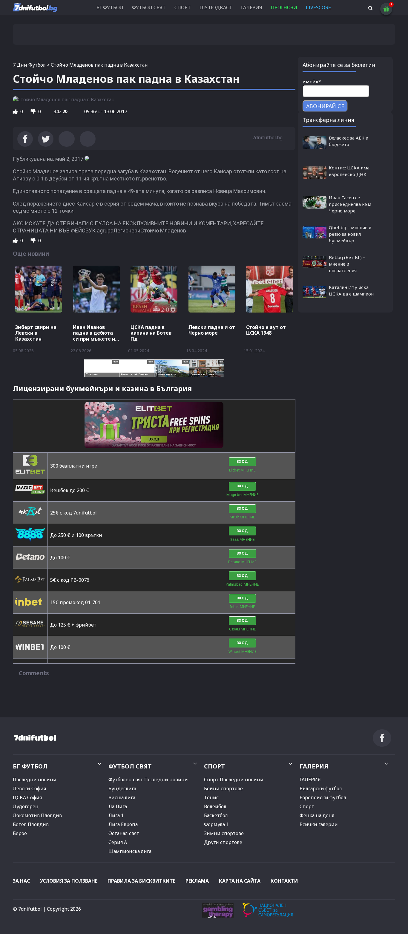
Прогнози (284, 7)
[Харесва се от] (16, 111)
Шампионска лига (129, 851)
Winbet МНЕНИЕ (242, 651)
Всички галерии (319, 824)
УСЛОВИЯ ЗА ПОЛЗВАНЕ (68, 881)
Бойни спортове (223, 788)
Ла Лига (117, 806)
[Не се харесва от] (34, 111)
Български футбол (321, 788)
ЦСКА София (27, 797)
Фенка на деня (317, 815)
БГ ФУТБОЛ (109, 7)
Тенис (211, 797)
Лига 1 (116, 815)
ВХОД (242, 461)
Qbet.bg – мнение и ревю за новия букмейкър (350, 234)
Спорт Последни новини (233, 779)
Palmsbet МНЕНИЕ (242, 584)
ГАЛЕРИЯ (251, 7)
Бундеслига (122, 788)
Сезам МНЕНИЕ (242, 629)
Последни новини (34, 779)
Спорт (307, 806)
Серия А (117, 842)
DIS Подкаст (216, 7)
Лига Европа (123, 824)
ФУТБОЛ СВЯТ (149, 7)
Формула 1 (216, 824)
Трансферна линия (328, 119)
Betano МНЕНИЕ (242, 561)
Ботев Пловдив (31, 824)
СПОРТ (182, 7)
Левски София (29, 788)
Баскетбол (216, 815)
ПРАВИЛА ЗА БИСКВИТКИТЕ (141, 881)
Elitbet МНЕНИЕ (242, 470)
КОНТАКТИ (284, 881)
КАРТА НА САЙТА (239, 881)
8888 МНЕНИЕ (242, 539)
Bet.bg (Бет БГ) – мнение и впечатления (347, 263)
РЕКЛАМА (197, 881)
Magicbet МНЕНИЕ (242, 494)
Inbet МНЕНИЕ (242, 606)
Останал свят (123, 833)
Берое (20, 833)
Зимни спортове (224, 833)
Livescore (318, 7)
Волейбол (215, 806)
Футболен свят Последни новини (148, 779)
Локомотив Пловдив (37, 815)
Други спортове (223, 842)
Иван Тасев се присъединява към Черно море (350, 204)
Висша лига (121, 797)
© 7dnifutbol (27, 909)
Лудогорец (26, 806)
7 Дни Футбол (29, 65)
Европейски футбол (323, 797)
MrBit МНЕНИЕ (242, 517)
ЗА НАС (21, 881)
